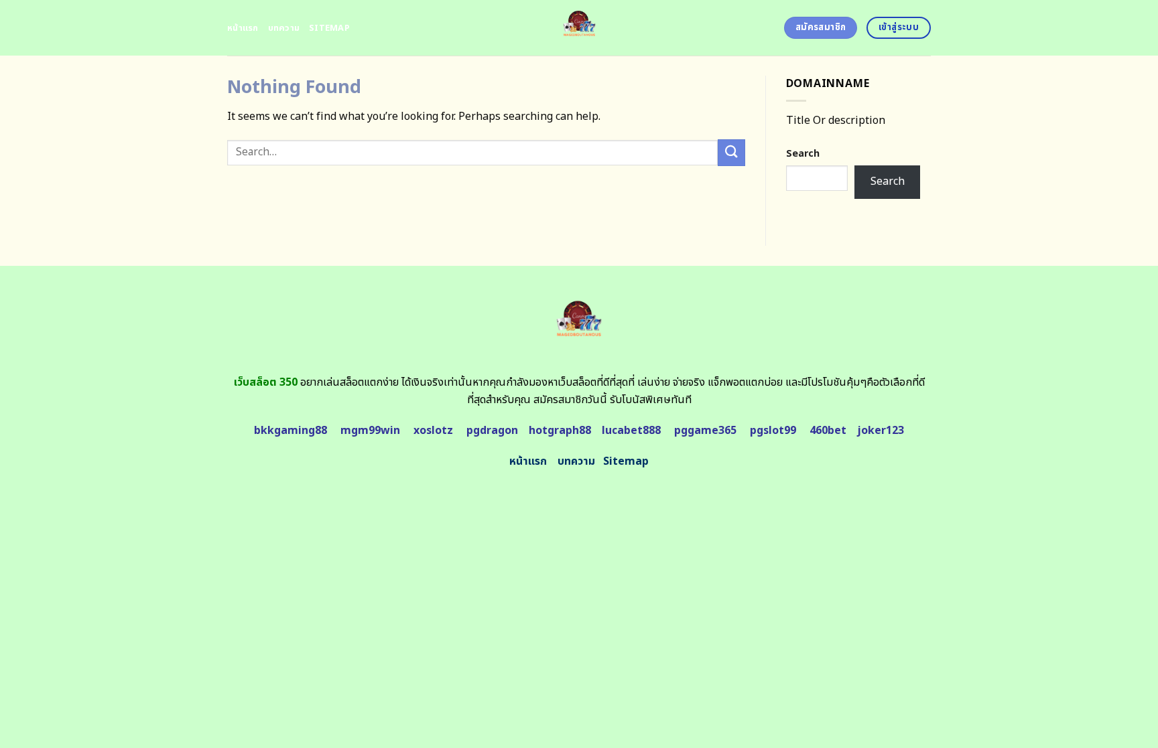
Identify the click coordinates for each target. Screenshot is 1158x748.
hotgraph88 (560, 431)
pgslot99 (773, 431)
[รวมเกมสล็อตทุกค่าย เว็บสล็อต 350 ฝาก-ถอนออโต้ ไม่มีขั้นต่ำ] (579, 28)
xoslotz (433, 431)
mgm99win (370, 431)
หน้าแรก (243, 28)
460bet (828, 431)
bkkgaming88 (290, 431)
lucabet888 (631, 431)
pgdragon (492, 431)
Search (803, 154)
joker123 (880, 431)
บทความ (284, 28)
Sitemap (329, 28)
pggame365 (705, 431)
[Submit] (731, 152)
